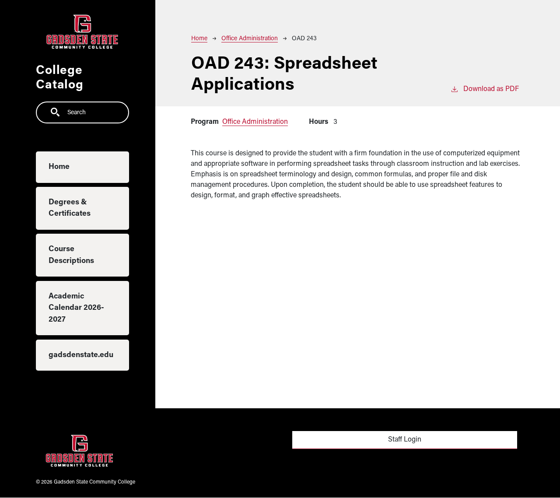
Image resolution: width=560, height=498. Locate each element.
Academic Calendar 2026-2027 (76, 308)
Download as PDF (491, 89)
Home (59, 167)
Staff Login (404, 439)
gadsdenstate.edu (81, 355)
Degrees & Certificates (70, 208)
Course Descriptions (71, 255)
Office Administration (249, 38)
